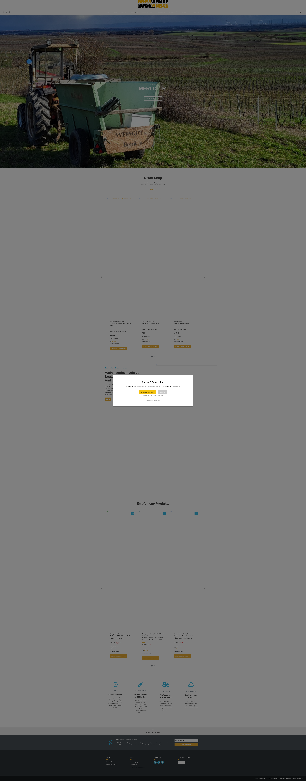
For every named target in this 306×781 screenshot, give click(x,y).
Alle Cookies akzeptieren (147, 392)
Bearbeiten (162, 392)
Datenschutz (149, 400)
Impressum (157, 400)
